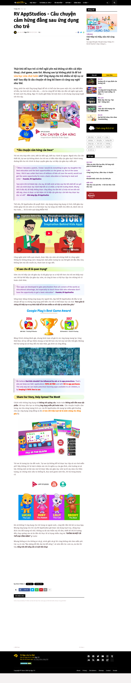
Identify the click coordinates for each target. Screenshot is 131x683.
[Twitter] (81, 32)
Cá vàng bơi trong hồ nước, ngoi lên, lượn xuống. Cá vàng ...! (107, 92)
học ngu (23, 9)
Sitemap (101, 670)
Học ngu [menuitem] (33, 3)
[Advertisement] (49, 51)
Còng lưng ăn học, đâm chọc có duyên (100, 172)
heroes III (99, 147)
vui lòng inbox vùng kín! (41, 659)
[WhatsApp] (83, 32)
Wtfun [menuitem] (68, 3)
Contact (108, 670)
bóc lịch (99, 143)
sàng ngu (91, 143)
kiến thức (91, 137)
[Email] (45, 589)
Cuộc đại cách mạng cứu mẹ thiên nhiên (106, 110)
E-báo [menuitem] (85, 3)
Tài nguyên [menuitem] (58, 3)
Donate (115, 670)
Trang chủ (17, 9)
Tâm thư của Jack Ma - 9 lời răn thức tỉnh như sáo (101, 186)
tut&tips (90, 140)
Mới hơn (17, 647)
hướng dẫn (39, 584)
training (108, 143)
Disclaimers (92, 670)
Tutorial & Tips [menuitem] (45, 3)
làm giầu (99, 140)
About (78, 670)
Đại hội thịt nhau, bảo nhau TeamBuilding (107, 118)
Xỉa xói (94, 75)
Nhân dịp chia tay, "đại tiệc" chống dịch (106, 101)
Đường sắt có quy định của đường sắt (107, 82)
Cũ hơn (81, 647)
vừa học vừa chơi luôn (26, 76)
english (108, 147)
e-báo (106, 137)
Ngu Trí (33, 670)
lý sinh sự (91, 150)
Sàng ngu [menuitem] (77, 3)
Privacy (85, 670)
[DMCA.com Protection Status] (26, 664)
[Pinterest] (41, 589)
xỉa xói (99, 137)
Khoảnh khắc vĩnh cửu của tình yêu (99, 179)
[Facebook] (78, 32)
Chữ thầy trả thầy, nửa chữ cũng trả (100, 38)
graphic (90, 147)
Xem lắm (109, 75)
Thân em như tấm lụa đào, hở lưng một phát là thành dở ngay (100, 165)
